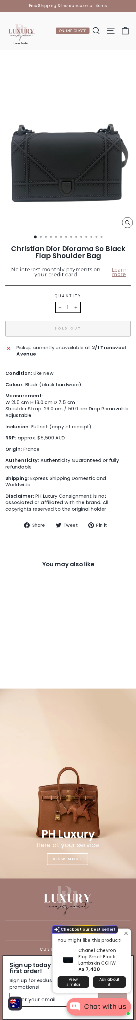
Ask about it (109, 982)
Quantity (67, 296)
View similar (73, 982)
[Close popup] (125, 934)
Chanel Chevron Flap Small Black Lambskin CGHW (97, 956)
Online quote (72, 30)
